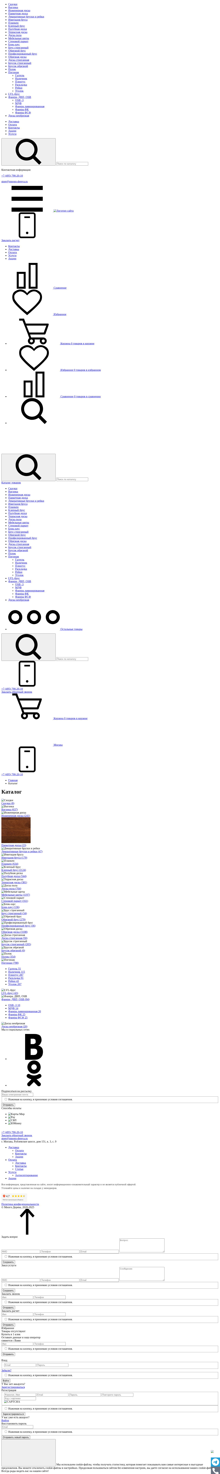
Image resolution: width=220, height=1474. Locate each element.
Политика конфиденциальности (20, 1204)
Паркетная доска (18, 13)
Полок (12, 69)
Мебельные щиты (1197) (15, 894)
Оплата (12, 124)
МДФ (18, 103)
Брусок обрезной (18, 66)
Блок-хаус (14, 44)
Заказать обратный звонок (16, 1135)
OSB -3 (19, 100)
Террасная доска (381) (14, 882)
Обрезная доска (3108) (14, 931)
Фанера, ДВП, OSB (19, 97)
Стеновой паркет (18, 41)
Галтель (19, 75)
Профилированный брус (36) (18, 925)
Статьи (19, 1169)
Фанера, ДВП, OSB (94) (15, 999)
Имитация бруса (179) (14, 857)
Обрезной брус (17, 50)
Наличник (21, 78)
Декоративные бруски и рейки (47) (21, 851)
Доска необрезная (18, 115)
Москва (58, 744)
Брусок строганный (19, 63)
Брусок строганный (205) (16, 944)
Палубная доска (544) (13, 876)
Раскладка (21, 84)
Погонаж (13, 72)
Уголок (19, 90)
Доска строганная (18, 59)
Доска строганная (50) (14, 938)
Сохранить (8, 1262)
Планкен (13, 22)
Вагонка (13, 7)
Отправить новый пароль (16, 1437)
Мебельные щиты (18, 38)
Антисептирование (26, 1175)
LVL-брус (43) (9, 993)
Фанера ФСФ (23, 112)
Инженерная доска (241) (15, 815)
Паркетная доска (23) (13, 845)
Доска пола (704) (11, 888)
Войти (6, 1380)
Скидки (12, 4)
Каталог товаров (11, 482)
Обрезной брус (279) (13, 919)
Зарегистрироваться (13, 1387)
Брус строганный (18, 47)
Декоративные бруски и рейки (26, 16)
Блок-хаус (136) (10, 907)
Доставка (13, 121)
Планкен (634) (9, 863)
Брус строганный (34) (14, 913)
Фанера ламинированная (29, 106)
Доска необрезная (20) (14, 1026)
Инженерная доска (19, 10)
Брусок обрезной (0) (13, 950)
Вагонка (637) (9, 809)
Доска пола (14, 35)
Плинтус (20, 81)
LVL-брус (14, 94)
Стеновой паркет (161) (14, 900)
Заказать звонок (16, 691)
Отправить (8, 1105)
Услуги (12, 133)
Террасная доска (17, 32)
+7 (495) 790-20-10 (12, 175)
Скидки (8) (7, 803)
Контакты (14, 127)
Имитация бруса (18, 19)
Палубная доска (17, 29)
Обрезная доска (17, 56)
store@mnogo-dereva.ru (14, 181)
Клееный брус (16, 25)
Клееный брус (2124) (13, 870)
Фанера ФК (22, 109)
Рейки (18, 87)
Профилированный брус (22, 53)
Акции (12, 130)
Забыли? (6, 1370)
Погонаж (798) (10, 962)
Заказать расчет (10, 240)
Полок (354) (8, 956)
